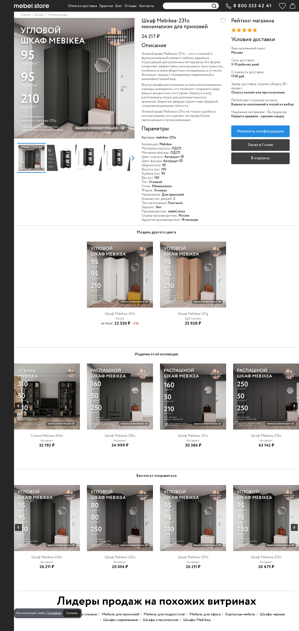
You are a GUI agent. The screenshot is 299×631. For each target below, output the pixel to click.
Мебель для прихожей (120, 614)
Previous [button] (15, 158)
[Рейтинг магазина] (245, 31)
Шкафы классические (160, 620)
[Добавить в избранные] (223, 21)
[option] (74, 78)
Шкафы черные (272, 614)
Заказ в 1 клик (260, 145)
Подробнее (54, 613)
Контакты (146, 6)
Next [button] (133, 158)
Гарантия (106, 6)
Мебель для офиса (205, 614)
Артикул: (148, 137)
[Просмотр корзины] (292, 6)
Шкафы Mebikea (196, 620)
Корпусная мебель (240, 614)
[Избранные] (282, 5)
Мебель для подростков (164, 614)
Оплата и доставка (82, 6)
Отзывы (131, 6)
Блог (118, 6)
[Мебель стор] (31, 6)
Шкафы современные (120, 620)
